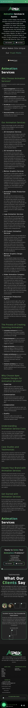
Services (3, 672)
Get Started (8, 42)
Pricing (3, 675)
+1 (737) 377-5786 (6, 682)
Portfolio (3, 674)
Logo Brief (17, 668)
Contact (3, 676)
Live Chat (20, 42)
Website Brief (18, 670)
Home (3, 668)
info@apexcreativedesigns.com (8, 683)
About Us (4, 670)
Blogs (3, 671)
